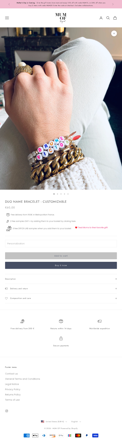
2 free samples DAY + (20, 221)
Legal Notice (12, 384)
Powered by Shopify (69, 428)
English (74, 421)
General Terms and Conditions (22, 379)
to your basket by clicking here (61, 221)
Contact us (11, 373)
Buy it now (61, 265)
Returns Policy (13, 394)
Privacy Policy (12, 389)
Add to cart (61, 255)
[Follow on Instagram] (6, 411)
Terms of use (12, 399)
